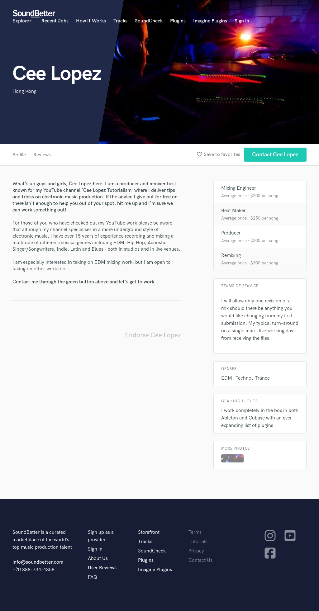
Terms (195, 532)
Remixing (231, 255)
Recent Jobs (55, 21)
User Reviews (102, 568)
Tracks (120, 21)
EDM (226, 378)
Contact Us (200, 560)
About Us (98, 558)
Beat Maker (233, 211)
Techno (243, 378)
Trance (262, 378)
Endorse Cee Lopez (153, 335)
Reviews (42, 155)
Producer (231, 233)
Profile (19, 155)
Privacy (196, 551)
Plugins (178, 21)
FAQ (92, 577)
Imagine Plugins (210, 21)
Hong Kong (24, 91)
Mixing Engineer (238, 188)
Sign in (242, 21)
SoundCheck (149, 21)
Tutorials (197, 542)
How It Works (91, 21)
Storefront (149, 532)
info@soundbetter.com (37, 562)
